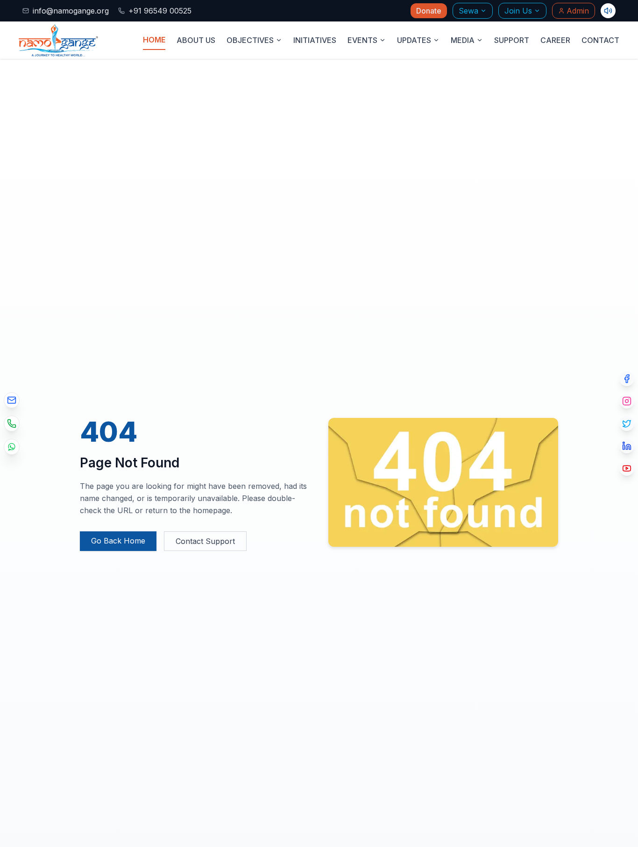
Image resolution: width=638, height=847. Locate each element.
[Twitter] (626, 423)
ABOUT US (196, 40)
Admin (578, 10)
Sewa (468, 10)
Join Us (518, 10)
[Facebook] (626, 378)
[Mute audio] (608, 10)
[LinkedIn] (626, 445)
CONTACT (600, 40)
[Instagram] (626, 401)
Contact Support (205, 541)
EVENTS (362, 40)
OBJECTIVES (250, 40)
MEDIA (463, 40)
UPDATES (414, 40)
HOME (154, 39)
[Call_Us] (12, 423)
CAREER (555, 40)
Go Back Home (118, 540)
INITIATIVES (314, 40)
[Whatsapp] (12, 447)
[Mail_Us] (12, 400)
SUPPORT (511, 40)
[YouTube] (626, 468)
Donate (428, 10)
